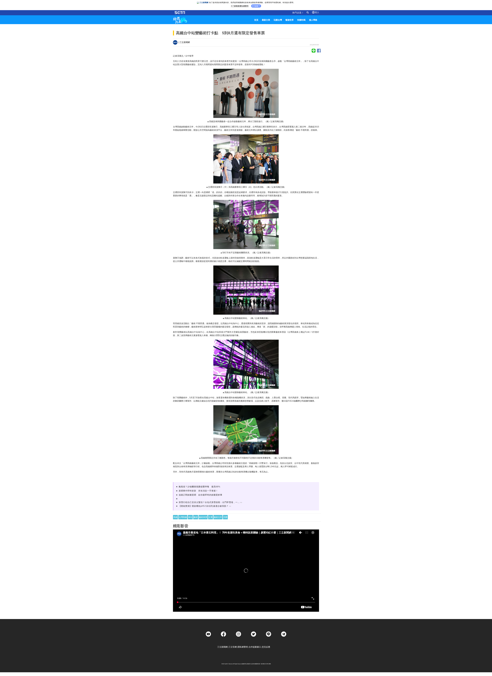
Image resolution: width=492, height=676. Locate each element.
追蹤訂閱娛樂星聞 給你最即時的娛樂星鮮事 (200, 495)
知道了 (257, 6)
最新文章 (266, 20)
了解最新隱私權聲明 (240, 6)
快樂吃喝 (301, 20)
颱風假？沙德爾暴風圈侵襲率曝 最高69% (199, 487)
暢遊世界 (289, 20)
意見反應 (266, 647)
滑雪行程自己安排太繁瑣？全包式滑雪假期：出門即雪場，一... (209, 502)
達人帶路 (313, 20)
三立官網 (232, 647)
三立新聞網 (222, 647)
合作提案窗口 (255, 647)
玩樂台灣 (278, 20)
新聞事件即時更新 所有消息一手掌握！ (198, 491)
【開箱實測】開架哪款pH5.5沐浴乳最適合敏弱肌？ (203, 506)
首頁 (256, 20)
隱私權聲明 (243, 647)
